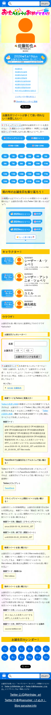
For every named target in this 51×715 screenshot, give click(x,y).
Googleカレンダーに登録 (26, 101)
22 (38, 181)
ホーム (4, 6)
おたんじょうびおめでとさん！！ (25, 11)
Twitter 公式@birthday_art (14, 686)
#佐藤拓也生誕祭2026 (23, 81)
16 (38, 174)
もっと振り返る (25, 237)
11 (46, 163)
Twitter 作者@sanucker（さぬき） (25, 700)
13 (13, 174)
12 (5, 174)
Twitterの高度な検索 (9, 403)
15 (29, 174)
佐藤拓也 (14, 387)
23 (46, 181)
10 (38, 163)
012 (14, 145)
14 (21, 174)
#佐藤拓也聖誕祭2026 (23, 87)
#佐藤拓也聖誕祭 (21, 78)
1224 (39, 145)
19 (13, 181)
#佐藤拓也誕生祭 (21, 75)
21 (29, 181)
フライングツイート (14, 138)
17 (46, 174)
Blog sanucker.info (26, 705)
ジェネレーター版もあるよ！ (25, 96)
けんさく (45, 3)
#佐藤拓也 (18, 68)
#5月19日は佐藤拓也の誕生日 (25, 90)
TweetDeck (9, 488)
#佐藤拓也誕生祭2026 (23, 84)
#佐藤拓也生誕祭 (21, 72)
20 (21, 181)
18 (5, 181)
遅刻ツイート (38, 138)
